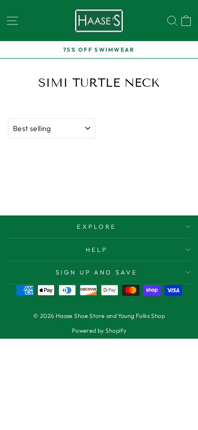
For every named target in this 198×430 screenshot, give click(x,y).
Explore (96, 226)
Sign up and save (97, 272)
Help (97, 249)
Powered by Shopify (99, 330)
